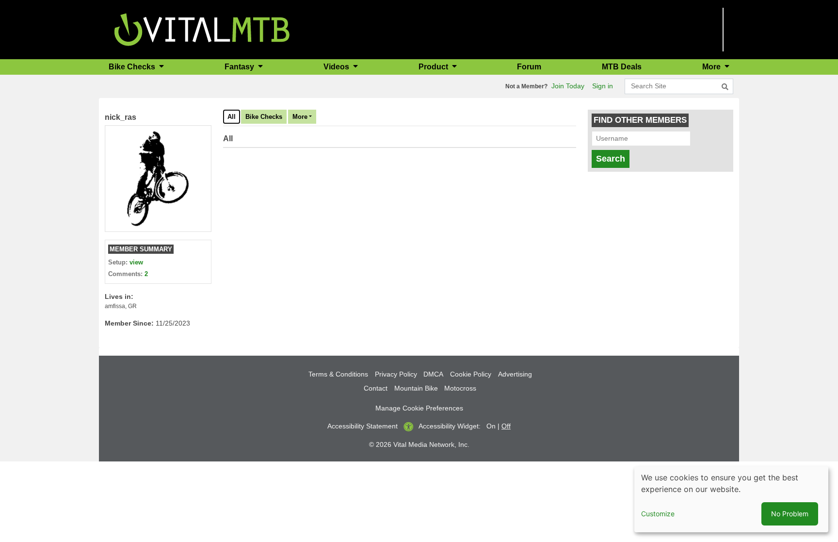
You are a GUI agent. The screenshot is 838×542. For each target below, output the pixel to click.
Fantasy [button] (240, 67)
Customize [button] (658, 513)
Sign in (602, 86)
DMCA (433, 374)
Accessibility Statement (362, 426)
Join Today (567, 86)
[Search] (725, 86)
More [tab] (299, 116)
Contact (375, 388)
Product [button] (434, 67)
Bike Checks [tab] (263, 116)
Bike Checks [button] (133, 67)
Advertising (515, 374)
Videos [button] (337, 67)
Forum (529, 67)
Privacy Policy (396, 374)
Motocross (460, 388)
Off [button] (506, 426)
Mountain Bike (416, 388)
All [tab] (231, 116)
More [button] (712, 67)
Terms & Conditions (338, 374)
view (136, 262)
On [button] (491, 426)
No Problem (789, 513)
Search (610, 159)
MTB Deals (622, 67)
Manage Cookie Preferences (419, 408)
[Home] (202, 29)
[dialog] (731, 499)
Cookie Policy (470, 374)
